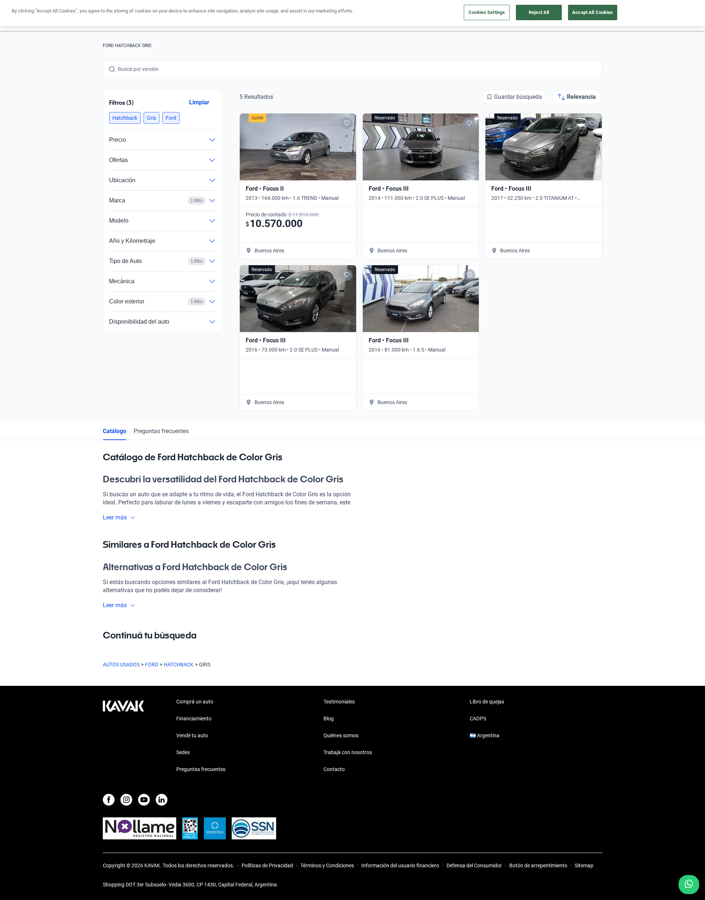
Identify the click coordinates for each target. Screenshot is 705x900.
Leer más (115, 517)
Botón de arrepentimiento (538, 865)
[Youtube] (144, 800)
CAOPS (478, 718)
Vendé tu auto (192, 735)
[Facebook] (109, 800)
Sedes (183, 752)
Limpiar (199, 102)
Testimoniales (339, 702)
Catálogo (114, 431)
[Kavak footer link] (123, 736)
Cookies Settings (487, 12)
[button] (125, 118)
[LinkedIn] (161, 800)
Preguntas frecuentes (161, 431)
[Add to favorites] (346, 123)
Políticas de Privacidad (267, 865)
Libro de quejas (487, 702)
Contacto (334, 769)
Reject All (539, 12)
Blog (328, 718)
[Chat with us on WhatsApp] (688, 884)
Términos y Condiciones (327, 865)
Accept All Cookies (592, 12)
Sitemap (584, 865)
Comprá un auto (194, 702)
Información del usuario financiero (400, 865)
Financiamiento (194, 718)
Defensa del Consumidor (474, 865)
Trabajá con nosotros (347, 752)
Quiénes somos (340, 735)
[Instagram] (126, 800)
